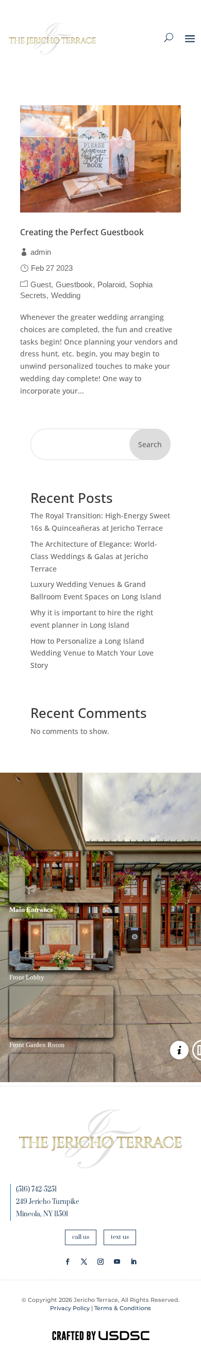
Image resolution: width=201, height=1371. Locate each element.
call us (80, 1237)
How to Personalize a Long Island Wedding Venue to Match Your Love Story (92, 653)
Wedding (65, 295)
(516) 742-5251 (36, 1189)
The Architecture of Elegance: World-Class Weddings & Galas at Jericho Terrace (93, 556)
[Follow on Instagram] (100, 1261)
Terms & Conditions (122, 1308)
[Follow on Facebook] (67, 1261)
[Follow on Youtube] (117, 1261)
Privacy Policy (70, 1308)
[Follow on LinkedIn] (133, 1261)
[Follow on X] (84, 1261)
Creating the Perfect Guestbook (82, 232)
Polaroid (111, 284)
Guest (40, 284)
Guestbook (74, 284)
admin (40, 252)
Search (150, 444)
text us (120, 1237)
